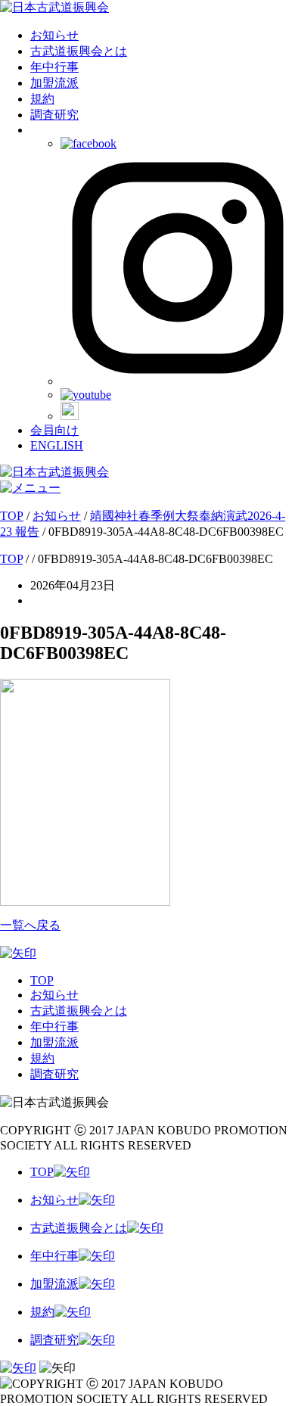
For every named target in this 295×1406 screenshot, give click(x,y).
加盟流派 (54, 82)
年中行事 (54, 67)
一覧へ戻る (30, 925)
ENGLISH (56, 445)
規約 (42, 98)
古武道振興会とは (78, 51)
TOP (42, 980)
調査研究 (54, 114)
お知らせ (54, 35)
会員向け (54, 430)
